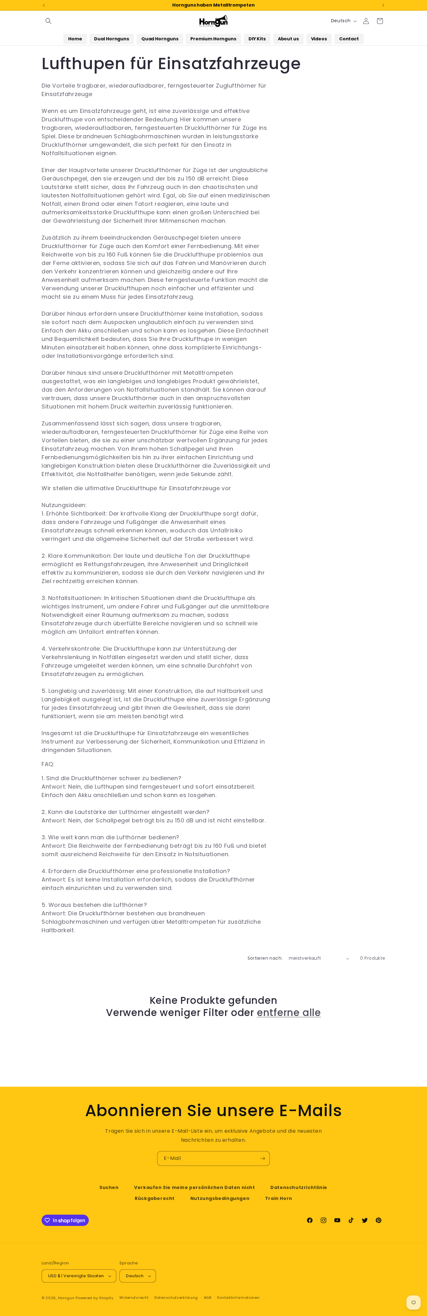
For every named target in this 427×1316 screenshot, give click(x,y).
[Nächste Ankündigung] (383, 5)
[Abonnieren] (262, 1158)
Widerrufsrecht (134, 1297)
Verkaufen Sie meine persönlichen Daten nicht (194, 1187)
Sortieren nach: (265, 958)
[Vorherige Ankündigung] (44, 5)
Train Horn (278, 1198)
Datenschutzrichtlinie (298, 1187)
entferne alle (289, 1013)
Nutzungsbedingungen (219, 1198)
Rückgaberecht (155, 1198)
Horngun (66, 1297)
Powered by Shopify (94, 1297)
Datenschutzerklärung (176, 1297)
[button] (48, 21)
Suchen (109, 1187)
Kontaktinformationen (238, 1297)
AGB (207, 1297)
